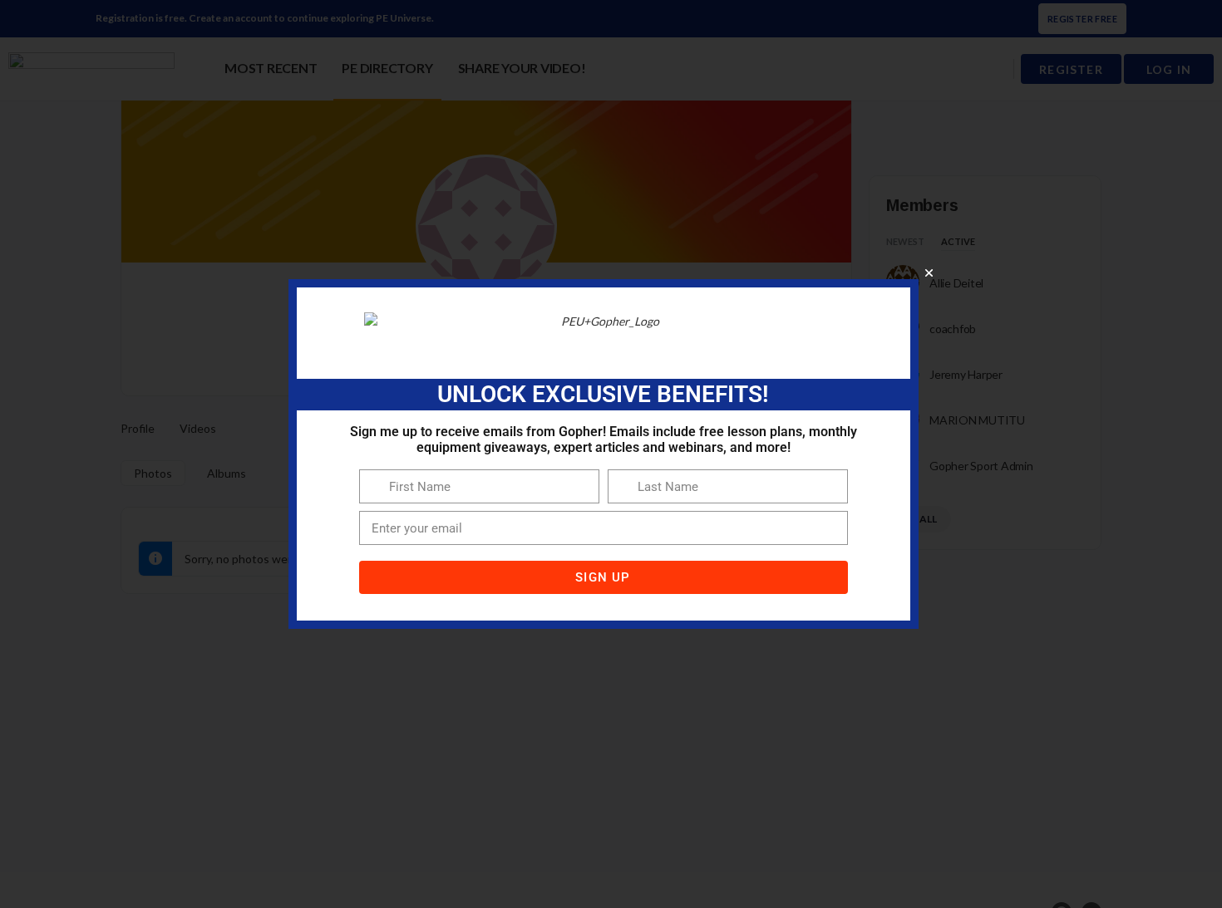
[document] (611, 454)
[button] (929, 272)
